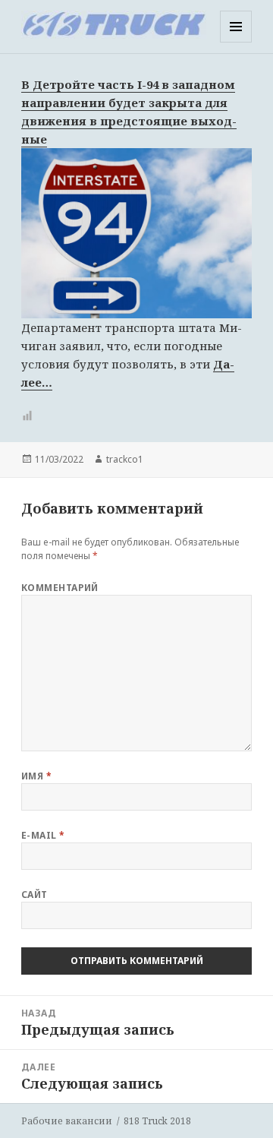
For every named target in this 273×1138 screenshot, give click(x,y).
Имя (36, 776)
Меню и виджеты (236, 42)
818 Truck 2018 (157, 1120)
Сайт (34, 894)
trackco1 (124, 459)
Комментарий (60, 587)
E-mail (43, 835)
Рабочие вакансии (66, 1120)
